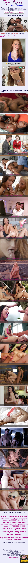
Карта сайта (12, 557)
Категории (7, 12)
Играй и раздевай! (19, 12)
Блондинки (14, 35)
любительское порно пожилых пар (13, 521)
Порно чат (12, 12)
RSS (18, 557)
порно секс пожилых (12, 516)
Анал (20, 35)
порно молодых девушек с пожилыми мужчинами (13, 532)
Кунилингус (7, 35)
